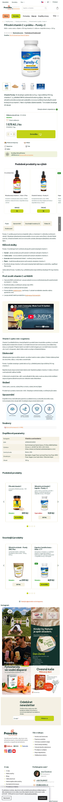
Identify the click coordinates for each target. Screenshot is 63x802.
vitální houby (17, 290)
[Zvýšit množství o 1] (14, 134)
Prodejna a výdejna (41, 750)
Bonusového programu (26, 155)
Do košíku (34, 134)
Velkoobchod (10, 779)
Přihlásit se (44, 718)
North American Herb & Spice (19, 35)
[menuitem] (6, 16)
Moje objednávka (40, 752)
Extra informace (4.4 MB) (14, 427)
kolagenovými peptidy (32, 295)
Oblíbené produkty (41, 755)
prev (3, 501)
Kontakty (14, 2)
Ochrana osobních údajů (42, 742)
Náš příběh (5, 2)
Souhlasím (42, 798)
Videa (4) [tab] (47, 223)
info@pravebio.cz (42, 785)
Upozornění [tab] (17, 223)
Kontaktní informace (12, 784)
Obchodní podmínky (30, 794)
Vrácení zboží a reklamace (43, 747)
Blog (7, 776)
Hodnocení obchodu (41, 736)
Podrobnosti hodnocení (33, 33)
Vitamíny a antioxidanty (33, 438)
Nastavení (6, 798)
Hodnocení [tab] (8, 228)
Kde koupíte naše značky (14, 781)
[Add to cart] (17, 211)
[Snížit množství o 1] (8, 134)
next (58, 501)
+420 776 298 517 (41, 780)
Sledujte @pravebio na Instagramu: (32, 601)
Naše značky (10, 773)
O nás (8, 771)
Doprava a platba (40, 739)
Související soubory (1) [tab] (32, 223)
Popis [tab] (7, 223)
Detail (44, 517)
